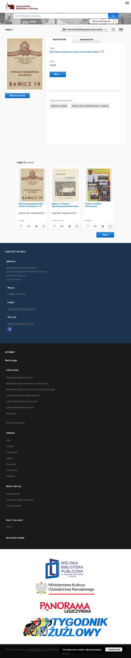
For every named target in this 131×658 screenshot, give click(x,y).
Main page (11, 360)
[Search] (113, 16)
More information (93, 649)
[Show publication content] (36, 226)
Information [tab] (86, 39)
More (105, 234)
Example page (13, 493)
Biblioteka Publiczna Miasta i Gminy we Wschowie (30, 389)
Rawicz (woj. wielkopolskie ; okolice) (90, 105)
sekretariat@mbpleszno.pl (22, 308)
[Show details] (43, 226)
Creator (10, 446)
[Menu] (127, 2)
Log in (9, 526)
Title (8, 440)
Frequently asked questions (19, 499)
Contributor (12, 452)
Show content (17, 95)
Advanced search (101, 21)
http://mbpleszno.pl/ (18, 323)
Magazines (11, 413)
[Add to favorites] (113, 29)
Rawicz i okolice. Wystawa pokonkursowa (65, 205)
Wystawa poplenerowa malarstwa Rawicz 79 (31, 205)
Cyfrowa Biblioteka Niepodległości (23, 395)
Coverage (11, 464)
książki (53, 64)
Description (12, 470)
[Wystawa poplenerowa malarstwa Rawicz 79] (24, 64)
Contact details (13, 505)
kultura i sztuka (59, 105)
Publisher (10, 476)
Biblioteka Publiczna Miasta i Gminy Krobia (27, 383)
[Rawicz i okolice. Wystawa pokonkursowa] (65, 185)
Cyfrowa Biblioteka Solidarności (22, 401)
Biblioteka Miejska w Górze (19, 377)
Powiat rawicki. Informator (93, 205)
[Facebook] (10, 329)
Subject (9, 458)
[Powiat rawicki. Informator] (98, 185)
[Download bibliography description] (28, 226)
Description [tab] (59, 39)
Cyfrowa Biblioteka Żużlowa (20, 407)
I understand (114, 649)
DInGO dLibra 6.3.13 (39, 649)
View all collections (15, 422)
